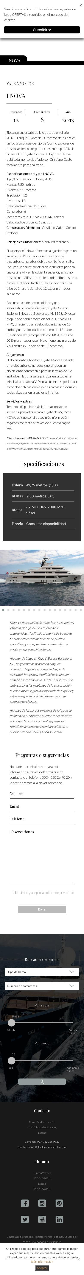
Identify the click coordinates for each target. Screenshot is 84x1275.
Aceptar (42, 1268)
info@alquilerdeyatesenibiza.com (49, 1147)
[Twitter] (25, 1219)
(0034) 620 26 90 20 (47, 1141)
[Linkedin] (59, 1219)
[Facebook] (25, 1203)
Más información (42, 1261)
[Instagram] (42, 1203)
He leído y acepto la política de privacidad (45, 893)
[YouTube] (42, 1219)
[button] (3, 610)
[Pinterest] (59, 1203)
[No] (78, 1259)
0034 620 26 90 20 (56, 777)
